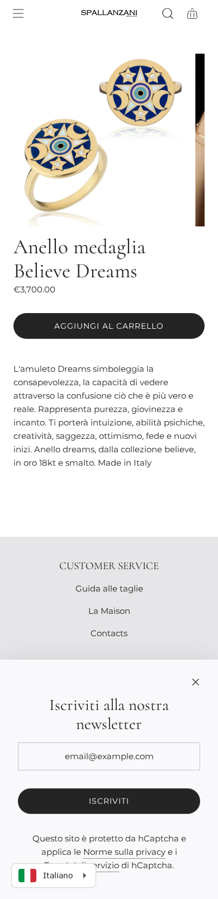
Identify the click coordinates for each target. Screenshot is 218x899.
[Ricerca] (167, 13)
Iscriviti (109, 801)
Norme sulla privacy (124, 851)
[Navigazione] (17, 13)
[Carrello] (192, 13)
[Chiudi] (195, 682)
